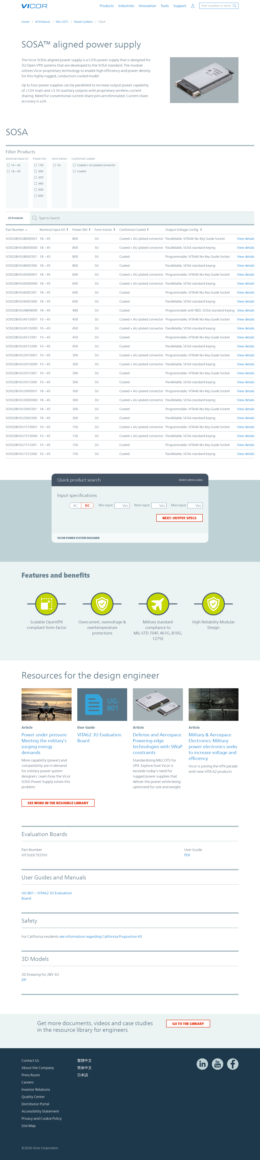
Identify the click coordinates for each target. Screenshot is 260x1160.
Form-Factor (59, 158)
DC (87, 505)
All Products (42, 21)
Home (25, 21)
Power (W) (39, 158)
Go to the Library (188, 1024)
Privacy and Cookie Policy (42, 1118)
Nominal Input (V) (17, 158)
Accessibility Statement (40, 1111)
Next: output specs (179, 518)
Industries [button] (126, 6)
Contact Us (30, 1060)
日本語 (82, 1075)
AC (75, 505)
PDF (187, 855)
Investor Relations (36, 1089)
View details (245, 239)
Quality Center (33, 1097)
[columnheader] (23, 229)
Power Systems (83, 21)
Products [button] (107, 6)
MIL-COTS (62, 21)
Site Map (29, 1126)
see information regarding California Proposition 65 (100, 936)
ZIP (24, 980)
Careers (28, 1082)
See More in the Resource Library (58, 803)
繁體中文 (84, 1060)
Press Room (31, 1075)
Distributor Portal (35, 1104)
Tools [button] (165, 6)
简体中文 (84, 1068)
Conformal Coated (83, 158)
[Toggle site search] (218, 6)
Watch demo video (191, 479)
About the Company (38, 1068)
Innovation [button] (147, 6)
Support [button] (179, 6)
